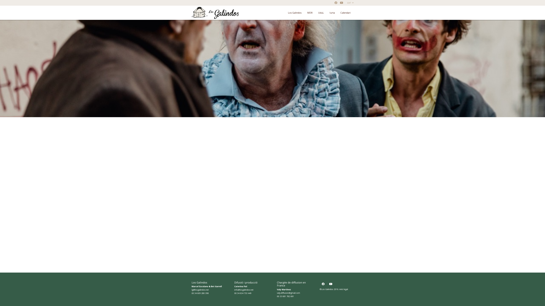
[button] (350, 3)
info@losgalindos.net (243, 289)
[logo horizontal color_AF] (215, 13)
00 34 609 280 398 (200, 293)
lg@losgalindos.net (200, 289)
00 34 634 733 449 (242, 293)
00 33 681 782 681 (285, 296)
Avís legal (343, 289)
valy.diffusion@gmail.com (288, 293)
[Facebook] (336, 3)
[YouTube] (341, 3)
